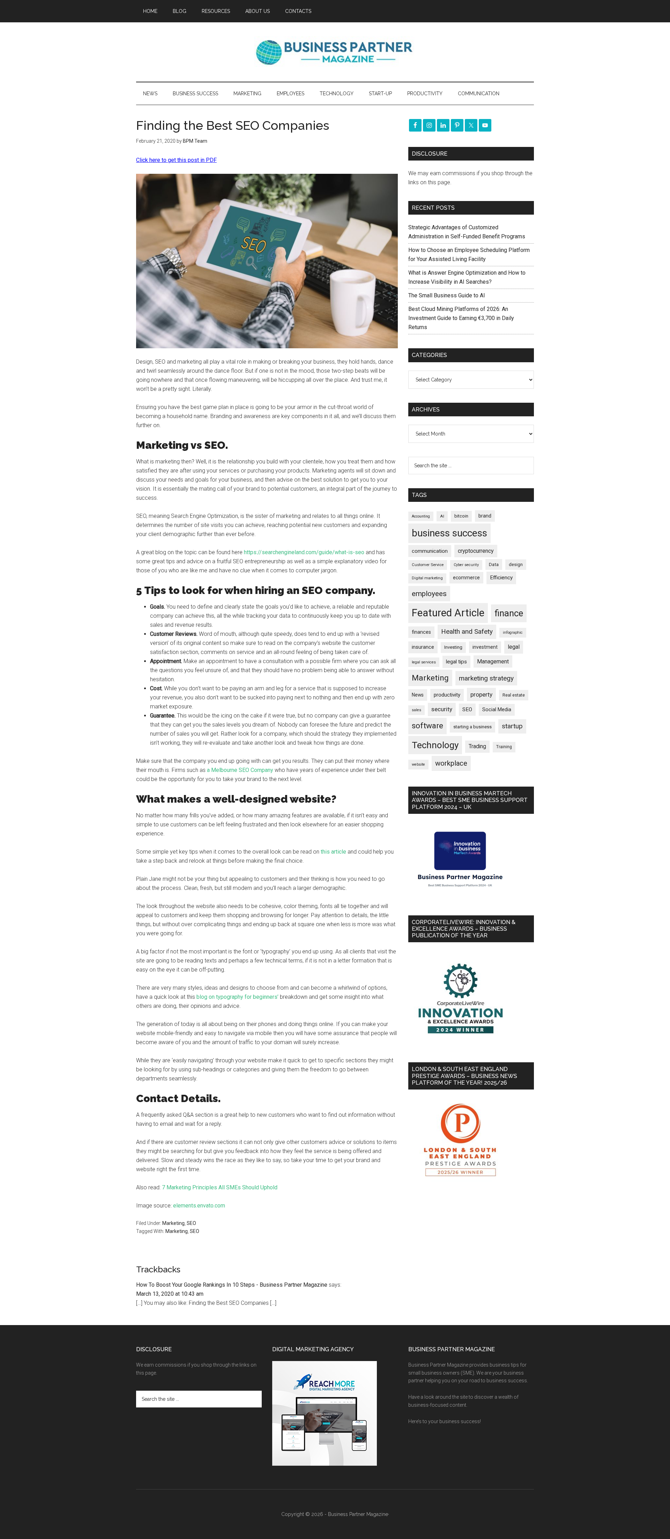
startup (512, 726)
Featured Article (448, 613)
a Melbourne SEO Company (240, 770)
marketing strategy (486, 678)
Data (494, 564)
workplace (451, 763)
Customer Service (428, 565)
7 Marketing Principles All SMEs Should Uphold (219, 1187)
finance (508, 613)
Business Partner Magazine (335, 52)
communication (430, 551)
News (418, 695)
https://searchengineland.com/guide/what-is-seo (304, 552)
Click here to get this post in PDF (176, 160)
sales (416, 710)
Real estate (513, 695)
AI (442, 516)
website (418, 764)
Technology (435, 745)
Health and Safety (467, 631)
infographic (513, 632)
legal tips (456, 662)
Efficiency (501, 577)
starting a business (472, 726)
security (441, 709)
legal (514, 647)
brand (484, 516)
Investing (453, 647)
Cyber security (466, 565)
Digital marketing (427, 578)
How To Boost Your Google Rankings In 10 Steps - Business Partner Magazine (231, 1284)
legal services (424, 662)
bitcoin (461, 516)
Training (504, 746)
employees (429, 593)
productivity (447, 695)
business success (449, 533)
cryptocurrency (476, 551)
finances (421, 632)
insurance (423, 647)
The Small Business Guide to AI (446, 295)
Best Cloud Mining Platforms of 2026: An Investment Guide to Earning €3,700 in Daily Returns (461, 318)
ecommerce (466, 577)
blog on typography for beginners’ (237, 997)
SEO (191, 1223)
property (481, 694)
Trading (477, 746)
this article (333, 851)
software (427, 725)
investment (485, 647)
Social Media (496, 710)
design (516, 564)
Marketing (173, 1223)
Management (493, 661)
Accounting (421, 516)
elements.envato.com (199, 1205)
